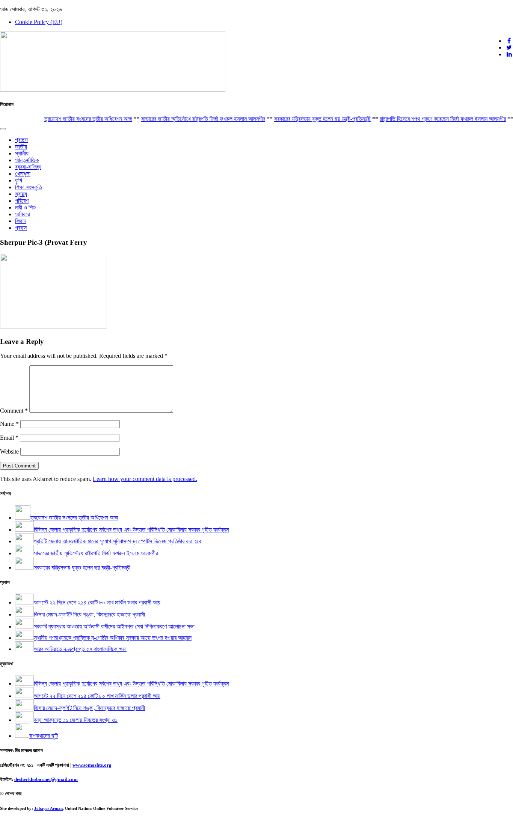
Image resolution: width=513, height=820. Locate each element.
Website (9, 451)
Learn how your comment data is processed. (145, 479)
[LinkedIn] (509, 54)
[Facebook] (509, 41)
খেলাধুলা (22, 173)
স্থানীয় (22, 153)
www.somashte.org (92, 765)
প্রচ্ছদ (21, 140)
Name (9, 424)
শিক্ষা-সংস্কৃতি (28, 187)
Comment (14, 410)
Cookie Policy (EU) (38, 22)
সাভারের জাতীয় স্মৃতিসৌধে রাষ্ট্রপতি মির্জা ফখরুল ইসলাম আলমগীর (194, 119)
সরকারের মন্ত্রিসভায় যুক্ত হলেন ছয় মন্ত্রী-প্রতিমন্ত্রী (313, 119)
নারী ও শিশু (25, 207)
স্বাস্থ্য (21, 194)
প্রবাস (21, 228)
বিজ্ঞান (20, 221)
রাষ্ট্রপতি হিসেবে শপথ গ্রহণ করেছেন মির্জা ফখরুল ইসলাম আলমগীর (434, 119)
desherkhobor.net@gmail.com (46, 779)
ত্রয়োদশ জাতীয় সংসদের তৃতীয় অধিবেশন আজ (79, 119)
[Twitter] (509, 47)
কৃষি (18, 180)
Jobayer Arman (48, 808)
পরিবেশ (22, 200)
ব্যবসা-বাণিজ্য (28, 167)
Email (9, 437)
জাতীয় (21, 146)
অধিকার (22, 214)
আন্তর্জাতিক (27, 160)
